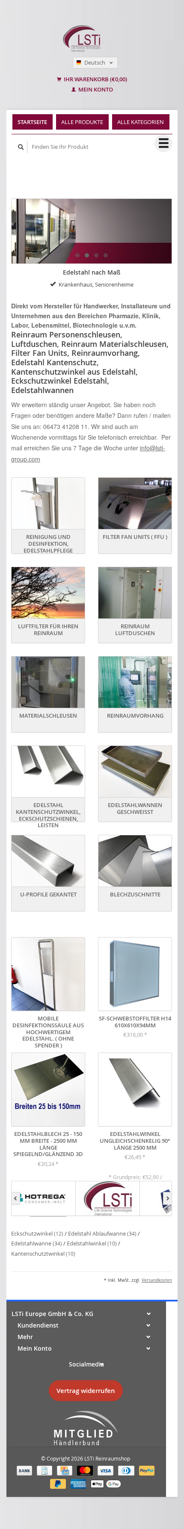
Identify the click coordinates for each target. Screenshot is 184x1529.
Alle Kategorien (140, 122)
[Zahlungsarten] (25, 1469)
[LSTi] (108, 1198)
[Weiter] (167, 1198)
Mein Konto (95, 89)
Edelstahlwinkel (92, 1243)
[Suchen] (21, 147)
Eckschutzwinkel (37, 1233)
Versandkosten (157, 1280)
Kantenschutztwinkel (43, 1253)
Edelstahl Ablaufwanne (102, 1233)
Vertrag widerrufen (85, 1390)
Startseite (32, 122)
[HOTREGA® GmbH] (44, 1198)
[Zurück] (15, 1198)
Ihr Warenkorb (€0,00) (94, 79)
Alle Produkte (82, 122)
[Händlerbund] (85, 1428)
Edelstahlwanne (36, 1243)
